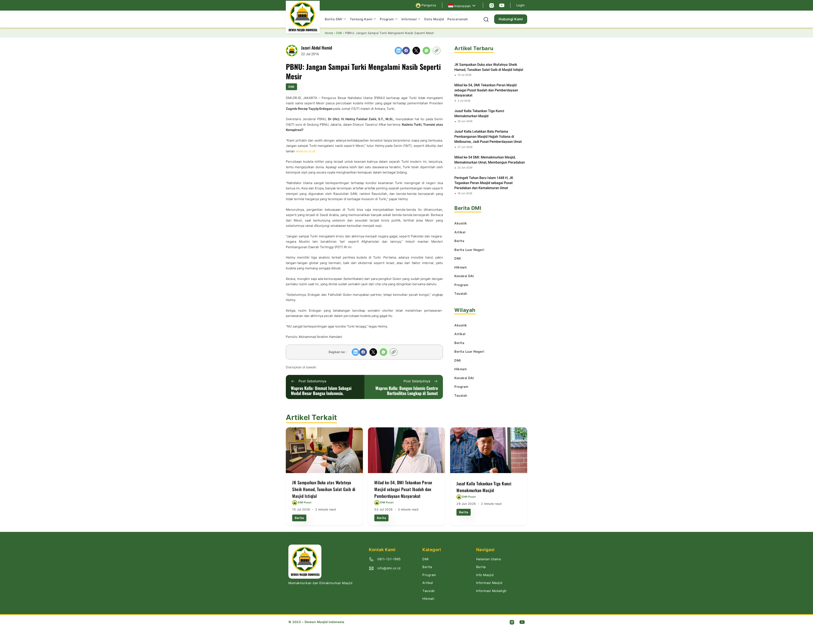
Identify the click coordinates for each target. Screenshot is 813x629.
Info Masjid (485, 575)
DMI (291, 86)
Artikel (427, 583)
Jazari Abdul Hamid (316, 47)
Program (429, 575)
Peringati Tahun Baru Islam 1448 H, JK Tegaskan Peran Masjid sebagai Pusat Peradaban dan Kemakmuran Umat (483, 183)
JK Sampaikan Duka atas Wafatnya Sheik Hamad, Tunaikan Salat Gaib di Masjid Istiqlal (488, 67)
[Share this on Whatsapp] (426, 50)
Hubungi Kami (511, 19)
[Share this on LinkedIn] (398, 50)
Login (520, 5)
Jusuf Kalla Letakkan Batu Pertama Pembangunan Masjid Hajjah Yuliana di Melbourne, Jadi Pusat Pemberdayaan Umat (488, 136)
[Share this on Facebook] (406, 50)
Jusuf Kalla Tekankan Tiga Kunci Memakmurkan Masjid (479, 113)
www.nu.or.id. (306, 151)
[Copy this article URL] (436, 50)
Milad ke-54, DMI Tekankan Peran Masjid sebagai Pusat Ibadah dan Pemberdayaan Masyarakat (486, 90)
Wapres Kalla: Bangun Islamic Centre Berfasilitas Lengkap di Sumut (406, 390)
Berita (299, 518)
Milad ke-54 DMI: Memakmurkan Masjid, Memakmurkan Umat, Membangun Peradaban (489, 159)
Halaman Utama (488, 559)
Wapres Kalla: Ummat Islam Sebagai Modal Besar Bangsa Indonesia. (321, 390)
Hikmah (428, 599)
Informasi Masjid (489, 583)
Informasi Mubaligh (491, 591)
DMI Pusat (304, 502)
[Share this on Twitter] (416, 50)
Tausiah (428, 591)
